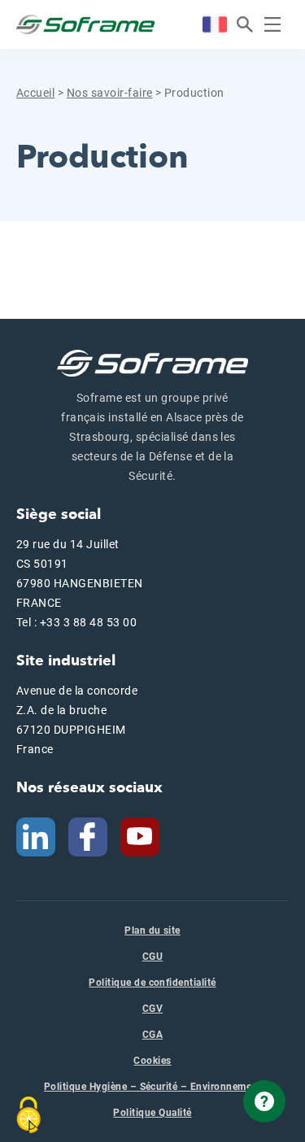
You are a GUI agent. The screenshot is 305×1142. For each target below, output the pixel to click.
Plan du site (152, 930)
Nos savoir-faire (110, 92)
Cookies (152, 1060)
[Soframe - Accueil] (85, 24)
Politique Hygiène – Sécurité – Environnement (152, 1086)
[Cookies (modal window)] (28, 1115)
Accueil (35, 92)
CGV (152, 1008)
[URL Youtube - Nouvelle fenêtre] (146, 835)
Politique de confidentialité (152, 982)
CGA (152, 1034)
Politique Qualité (152, 1112)
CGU (152, 956)
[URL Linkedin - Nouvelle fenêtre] (35, 835)
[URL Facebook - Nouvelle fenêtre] (87, 835)
